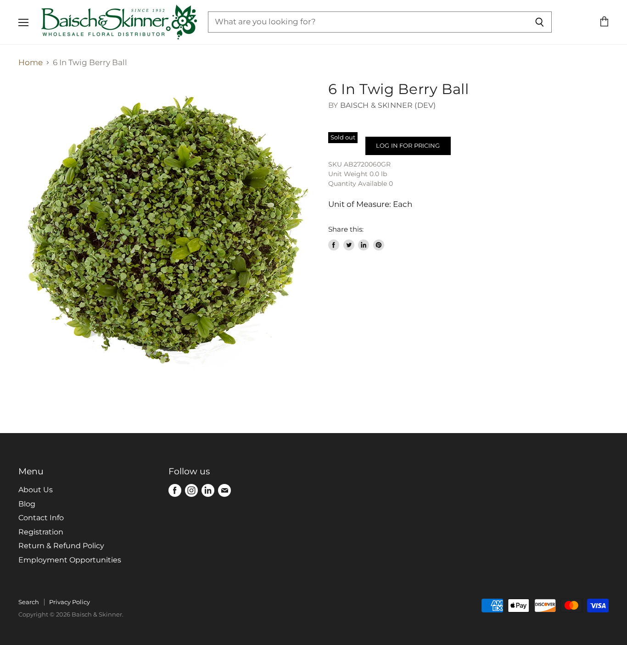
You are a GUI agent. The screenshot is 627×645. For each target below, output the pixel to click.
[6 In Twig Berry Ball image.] (166, 228)
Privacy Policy (69, 602)
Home (30, 62)
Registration (40, 532)
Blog (26, 504)
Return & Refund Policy (61, 545)
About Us (35, 489)
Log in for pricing (408, 145)
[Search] (539, 22)
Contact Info (41, 517)
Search (28, 602)
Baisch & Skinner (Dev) (388, 105)
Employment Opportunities (69, 560)
